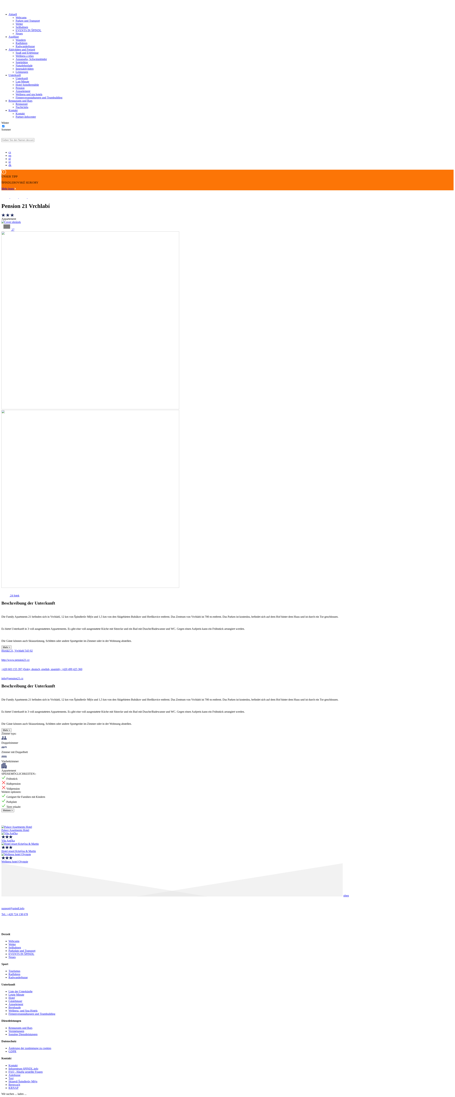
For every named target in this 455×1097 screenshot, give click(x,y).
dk (10, 165)
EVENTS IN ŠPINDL (28, 30)
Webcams (21, 17)
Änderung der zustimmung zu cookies (30, 1048)
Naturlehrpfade (24, 65)
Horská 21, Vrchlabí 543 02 (17, 650)
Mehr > (6, 647)
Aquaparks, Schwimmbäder (31, 59)
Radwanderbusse (25, 46)
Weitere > (8, 810)
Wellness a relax (25, 55)
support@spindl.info (12, 908)
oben (346, 895)
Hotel (12, 997)
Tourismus (14, 971)
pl (10, 158)
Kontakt (13, 110)
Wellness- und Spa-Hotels (23, 1010)
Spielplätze (22, 62)
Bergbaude (15, 1007)
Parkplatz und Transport (22, 950)
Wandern (21, 39)
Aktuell (13, 14)
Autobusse (14, 1075)
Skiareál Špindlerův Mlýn (23, 1081)
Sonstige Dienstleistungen (23, 1034)
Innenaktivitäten (25, 68)
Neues (19, 33)
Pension (20, 87)
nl (10, 161)
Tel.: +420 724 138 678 (14, 914)
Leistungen (22, 71)
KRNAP (13, 1087)
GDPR (12, 1051)
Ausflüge (14, 36)
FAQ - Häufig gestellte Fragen (26, 1071)
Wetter (19, 23)
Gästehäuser (15, 1001)
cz (10, 152)
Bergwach (14, 1084)
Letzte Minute (16, 994)
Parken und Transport (28, 20)
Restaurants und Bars (20, 100)
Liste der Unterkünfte (21, 991)
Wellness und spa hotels (29, 94)
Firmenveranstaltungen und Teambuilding (39, 97)
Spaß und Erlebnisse (27, 52)
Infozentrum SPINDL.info (23, 1068)
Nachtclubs (22, 107)
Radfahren (21, 43)
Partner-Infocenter (26, 116)
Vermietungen (16, 1031)
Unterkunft (15, 75)
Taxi (11, 1078)
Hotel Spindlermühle (27, 84)
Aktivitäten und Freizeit (22, 49)
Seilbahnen (22, 27)
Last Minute (22, 81)
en (10, 155)
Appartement (23, 91)
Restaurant (22, 103)
